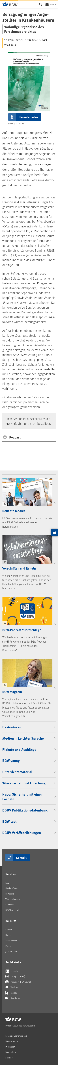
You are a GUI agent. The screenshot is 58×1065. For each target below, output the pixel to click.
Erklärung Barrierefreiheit (16, 1035)
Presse (8, 945)
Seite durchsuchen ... (40, 4)
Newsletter (15, 998)
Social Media (13, 962)
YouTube (14, 987)
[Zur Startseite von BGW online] (10, 4)
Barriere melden (12, 1041)
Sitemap (9, 1057)
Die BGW (10, 921)
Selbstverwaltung (12, 940)
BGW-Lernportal (12, 910)
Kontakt (21, 857)
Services (10, 874)
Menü (53, 4)
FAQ (7, 882)
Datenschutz (10, 1052)
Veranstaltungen (12, 899)
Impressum (10, 1046)
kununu (13, 992)
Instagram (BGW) (17, 976)
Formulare (9, 893)
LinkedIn (14, 970)
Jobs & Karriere (11, 951)
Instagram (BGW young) (20, 981)
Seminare (9, 904)
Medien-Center (11, 888)
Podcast (15, 437)
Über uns (9, 934)
